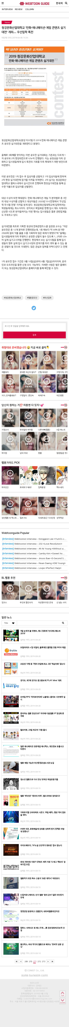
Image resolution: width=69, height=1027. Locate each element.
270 (30, 961)
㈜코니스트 (34, 983)
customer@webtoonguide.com (38, 999)
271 (35, 961)
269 (26, 961)
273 (43, 961)
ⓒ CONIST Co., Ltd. (34, 970)
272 (39, 961)
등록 (34, 335)
